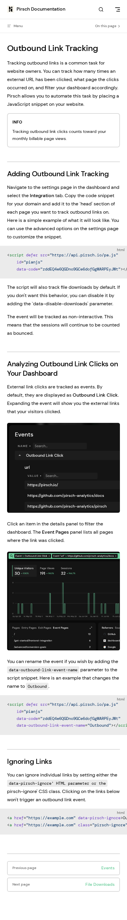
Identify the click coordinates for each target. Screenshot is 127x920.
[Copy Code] (117, 255)
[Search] (101, 9)
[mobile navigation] (117, 9)
